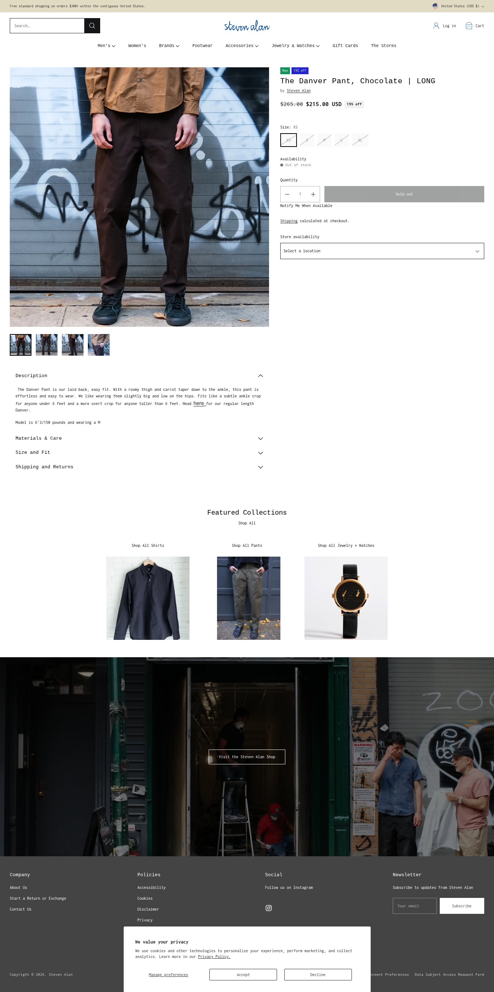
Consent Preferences (388, 974)
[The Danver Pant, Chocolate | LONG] (139, 197)
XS (288, 140)
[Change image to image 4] (99, 345)
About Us (18, 887)
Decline (317, 974)
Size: (289, 127)
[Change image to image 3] (73, 345)
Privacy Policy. (214, 956)
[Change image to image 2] (47, 345)
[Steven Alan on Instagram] (268, 909)
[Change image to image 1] (20, 345)
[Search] (92, 25)
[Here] (205, 403)
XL (360, 140)
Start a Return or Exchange (38, 898)
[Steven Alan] (247, 26)
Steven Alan (299, 90)
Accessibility (151, 887)
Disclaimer (148, 909)
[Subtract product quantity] (287, 194)
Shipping (289, 221)
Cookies (145, 898)
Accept (243, 974)
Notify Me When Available (306, 205)
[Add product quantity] (313, 194)
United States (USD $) (460, 6)
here (198, 403)
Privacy (145, 920)
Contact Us (20, 909)
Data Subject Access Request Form (449, 974)
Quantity (289, 180)
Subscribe (462, 906)
